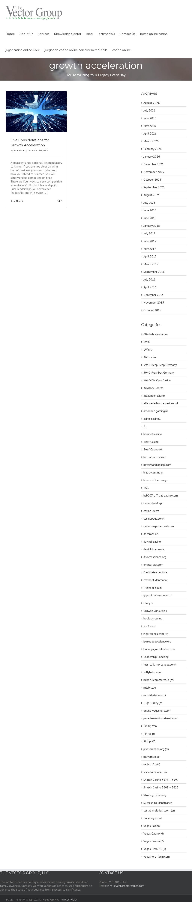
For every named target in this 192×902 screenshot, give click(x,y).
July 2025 (149, 202)
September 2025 (154, 187)
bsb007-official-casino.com (160, 495)
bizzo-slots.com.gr (155, 480)
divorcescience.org (154, 557)
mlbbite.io (149, 687)
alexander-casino (154, 395)
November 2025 (153, 172)
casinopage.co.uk (153, 518)
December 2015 (153, 295)
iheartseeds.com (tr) (155, 634)
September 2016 (154, 272)
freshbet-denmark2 (155, 580)
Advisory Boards (153, 388)
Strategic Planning (154, 795)
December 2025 (153, 164)
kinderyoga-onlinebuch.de (159, 649)
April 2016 (150, 287)
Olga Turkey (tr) (153, 703)
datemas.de (150, 534)
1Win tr (148, 349)
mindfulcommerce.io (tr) (158, 680)
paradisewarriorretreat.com (160, 718)
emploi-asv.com (153, 564)
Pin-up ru (149, 733)
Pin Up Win (150, 726)
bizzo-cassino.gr (153, 472)
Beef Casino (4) (153, 449)
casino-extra (151, 511)
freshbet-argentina (155, 572)
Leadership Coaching (156, 657)
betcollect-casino (154, 457)
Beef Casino (151, 442)
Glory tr (148, 603)
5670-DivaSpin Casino (157, 380)
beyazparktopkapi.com (157, 465)
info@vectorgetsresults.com (125, 886)
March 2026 (151, 141)
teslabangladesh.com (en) (159, 810)
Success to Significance (157, 803)
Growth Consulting (155, 611)
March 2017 (151, 264)
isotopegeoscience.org (157, 641)
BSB (146, 488)
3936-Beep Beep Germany (160, 365)
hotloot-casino (152, 618)
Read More (15, 201)
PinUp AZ (149, 741)
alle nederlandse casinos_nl (160, 403)
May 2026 (149, 126)
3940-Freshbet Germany (158, 372)
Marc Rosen (19, 150)
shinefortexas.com (155, 772)
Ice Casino (149, 626)
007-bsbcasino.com (155, 334)
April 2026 (150, 133)
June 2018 (149, 218)
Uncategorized (152, 818)
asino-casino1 (152, 418)
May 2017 (149, 249)
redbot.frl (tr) (151, 764)
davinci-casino (152, 541)
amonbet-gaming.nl (155, 411)
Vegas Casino (151, 826)
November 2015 (153, 302)
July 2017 (149, 233)
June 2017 (149, 241)
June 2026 (149, 118)
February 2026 (152, 149)
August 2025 (151, 195)
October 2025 (152, 179)
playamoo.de (151, 756)
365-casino (150, 357)
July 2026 (149, 110)
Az (145, 426)
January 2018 (151, 225)
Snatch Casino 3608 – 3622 (160, 787)
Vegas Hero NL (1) (154, 849)
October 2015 (152, 310)
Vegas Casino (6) (153, 833)
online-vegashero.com (157, 710)
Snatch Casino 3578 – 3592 (160, 780)
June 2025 (149, 210)
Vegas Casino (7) (153, 841)
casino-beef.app (153, 503)
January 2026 (151, 156)
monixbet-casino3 (154, 695)
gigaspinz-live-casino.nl (157, 595)
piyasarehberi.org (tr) (156, 749)
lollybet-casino (152, 672)
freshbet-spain (152, 587)
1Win (146, 342)
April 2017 (150, 256)
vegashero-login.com (156, 856)
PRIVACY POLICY (69, 899)
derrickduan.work (153, 549)
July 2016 (149, 279)
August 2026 (151, 103)
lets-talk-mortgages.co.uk (159, 664)
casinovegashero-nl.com (158, 526)
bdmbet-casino (152, 434)
